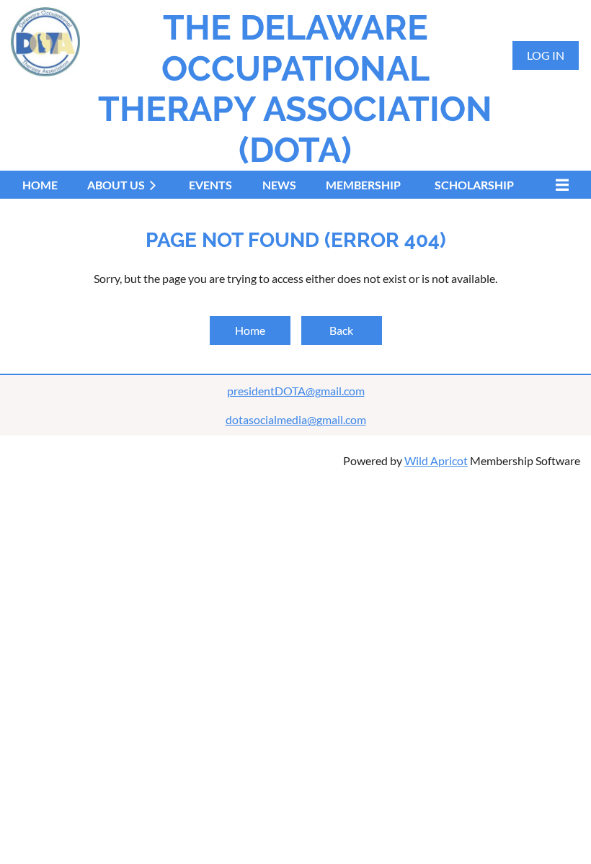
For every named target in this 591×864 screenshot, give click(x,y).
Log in (545, 55)
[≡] (558, 185)
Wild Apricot (436, 460)
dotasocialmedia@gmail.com (296, 419)
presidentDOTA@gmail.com (296, 390)
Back (341, 330)
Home (250, 330)
